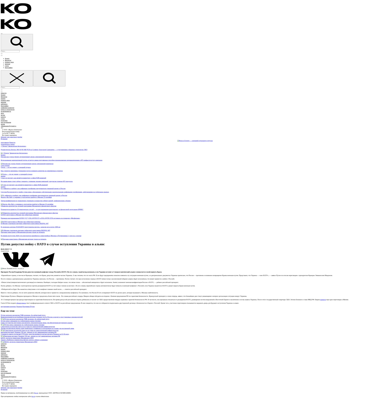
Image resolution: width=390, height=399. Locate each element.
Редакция (4, 139)
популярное (5, 142)
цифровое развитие (7, 108)
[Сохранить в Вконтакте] (16, 267)
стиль (7, 66)
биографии (8, 67)
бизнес (7, 58)
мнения (7, 64)
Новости (12, 142)
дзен (8, 137)
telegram (3, 137)
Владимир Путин (29, 306)
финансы (8, 60)
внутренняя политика (8, 306)
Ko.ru (36, 393)
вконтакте (13, 137)
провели (323, 299)
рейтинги (4, 104)
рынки (3, 98)
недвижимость (6, 111)
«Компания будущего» (8, 126)
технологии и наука (8, 144)
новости (3, 93)
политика (4, 120)
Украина (19, 306)
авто (2, 113)
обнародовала (21, 303)
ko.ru (33, 396)
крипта (3, 117)
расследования (6, 122)
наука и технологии (8, 109)
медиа (3, 115)
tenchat (19, 137)
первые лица (9, 62)
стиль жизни (5, 165)
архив (3, 124)
